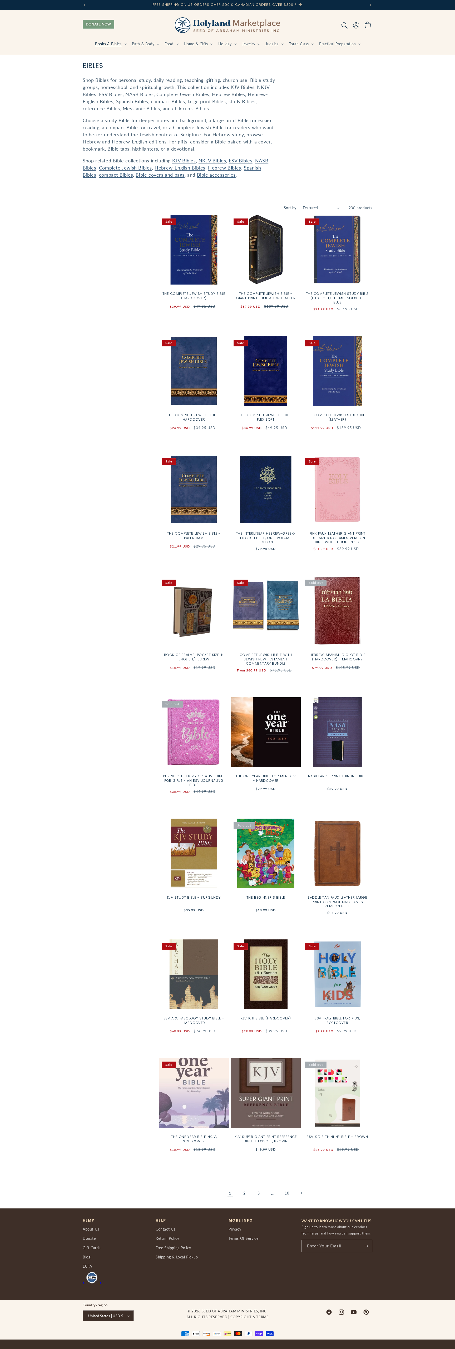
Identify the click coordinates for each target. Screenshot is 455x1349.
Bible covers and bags (160, 175)
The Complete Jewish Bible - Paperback (194, 535)
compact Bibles (116, 175)
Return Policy (167, 1238)
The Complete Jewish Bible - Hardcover (194, 417)
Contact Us (165, 1229)
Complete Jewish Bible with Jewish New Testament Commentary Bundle (265, 659)
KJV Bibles (184, 160)
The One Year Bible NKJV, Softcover (194, 1139)
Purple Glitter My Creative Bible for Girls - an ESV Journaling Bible (194, 780)
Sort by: (291, 208)
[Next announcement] (370, 5)
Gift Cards (92, 1248)
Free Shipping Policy (173, 1248)
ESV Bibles (241, 160)
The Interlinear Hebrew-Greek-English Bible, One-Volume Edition (265, 538)
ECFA (87, 1266)
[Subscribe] (366, 1246)
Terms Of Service (244, 1238)
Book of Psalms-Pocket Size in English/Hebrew (194, 657)
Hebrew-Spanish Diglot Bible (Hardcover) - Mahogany (337, 657)
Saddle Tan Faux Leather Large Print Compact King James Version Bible (337, 902)
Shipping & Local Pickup (177, 1257)
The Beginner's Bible (265, 897)
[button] (110, 43)
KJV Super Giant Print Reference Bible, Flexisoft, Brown (266, 1139)
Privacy (235, 1229)
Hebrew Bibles (224, 168)
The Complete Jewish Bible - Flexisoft (265, 417)
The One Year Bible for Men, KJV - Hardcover (265, 778)
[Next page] (301, 1193)
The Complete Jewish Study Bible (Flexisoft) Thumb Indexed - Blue (337, 298)
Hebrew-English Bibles (180, 168)
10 (287, 1193)
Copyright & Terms (249, 1317)
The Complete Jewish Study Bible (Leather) (337, 417)
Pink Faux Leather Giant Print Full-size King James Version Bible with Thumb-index (337, 538)
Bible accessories (216, 175)
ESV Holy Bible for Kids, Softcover (337, 1020)
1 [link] (230, 1193)
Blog (86, 1257)
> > (92, 1282)
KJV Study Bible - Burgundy (194, 897)
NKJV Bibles (212, 160)
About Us (91, 1229)
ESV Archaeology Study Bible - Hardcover (194, 1020)
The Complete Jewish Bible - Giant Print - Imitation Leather (266, 296)
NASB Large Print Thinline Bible (337, 776)
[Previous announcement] (84, 5)
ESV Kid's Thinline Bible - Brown (337, 1137)
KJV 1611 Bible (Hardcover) (265, 1018)
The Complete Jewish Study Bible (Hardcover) (194, 296)
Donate (89, 1238)
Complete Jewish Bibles (125, 168)
